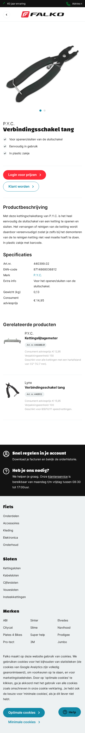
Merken (11, 611)
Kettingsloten (12, 568)
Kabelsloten (11, 575)
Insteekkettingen (14, 597)
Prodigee (64, 634)
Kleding (8, 530)
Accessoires (11, 523)
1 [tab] (40, 111)
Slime (34, 627)
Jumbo (62, 642)
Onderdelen (11, 516)
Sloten (10, 559)
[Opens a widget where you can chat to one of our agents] (69, 712)
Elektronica (10, 537)
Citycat (8, 627)
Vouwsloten (10, 589)
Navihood (64, 627)
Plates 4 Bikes (12, 634)
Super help (37, 634)
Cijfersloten (10, 582)
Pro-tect (8, 642)
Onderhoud (10, 544)
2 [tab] (45, 111)
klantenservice (58, 476)
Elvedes (63, 620)
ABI (5, 620)
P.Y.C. (38, 275)
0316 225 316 (75, 3)
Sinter (34, 620)
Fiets (8, 507)
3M (32, 642)
